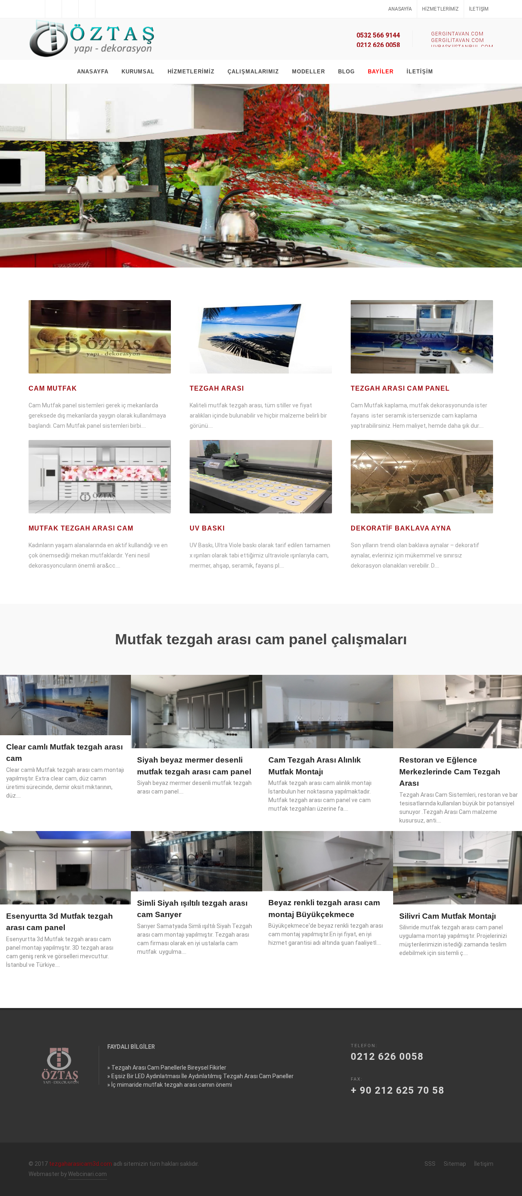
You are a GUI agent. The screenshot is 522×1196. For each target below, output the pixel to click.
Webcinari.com (87, 1174)
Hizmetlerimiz (440, 9)
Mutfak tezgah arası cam (81, 528)
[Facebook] (37, 9)
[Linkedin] (70, 9)
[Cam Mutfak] (100, 337)
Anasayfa (400, 9)
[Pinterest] (103, 9)
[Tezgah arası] (261, 337)
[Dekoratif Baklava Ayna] (422, 476)
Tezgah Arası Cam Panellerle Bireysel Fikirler (168, 1067)
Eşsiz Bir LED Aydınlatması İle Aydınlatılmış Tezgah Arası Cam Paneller (202, 1076)
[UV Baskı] (261, 476)
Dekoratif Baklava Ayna (401, 528)
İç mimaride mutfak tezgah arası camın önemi (171, 1084)
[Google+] (87, 9)
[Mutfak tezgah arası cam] (100, 476)
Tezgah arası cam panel (400, 388)
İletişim (479, 9)
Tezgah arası (217, 388)
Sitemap (455, 1164)
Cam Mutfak (53, 388)
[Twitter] (53, 9)
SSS (430, 1164)
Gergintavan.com (457, 34)
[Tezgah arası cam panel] (422, 337)
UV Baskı (207, 528)
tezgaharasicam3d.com (80, 1164)
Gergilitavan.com (457, 40)
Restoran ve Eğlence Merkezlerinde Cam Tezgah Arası (449, 771)
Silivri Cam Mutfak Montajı (447, 916)
